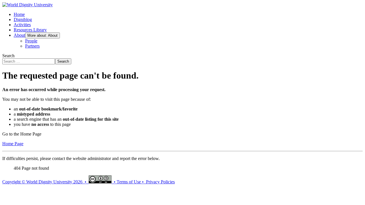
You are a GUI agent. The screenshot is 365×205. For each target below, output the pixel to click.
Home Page (12, 143)
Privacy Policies (160, 181)
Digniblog (23, 19)
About (19, 35)
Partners (32, 46)
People (31, 40)
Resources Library (30, 29)
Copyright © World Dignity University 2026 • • (59, 181)
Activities (22, 24)
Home (19, 14)
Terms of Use (129, 181)
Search (8, 55)
